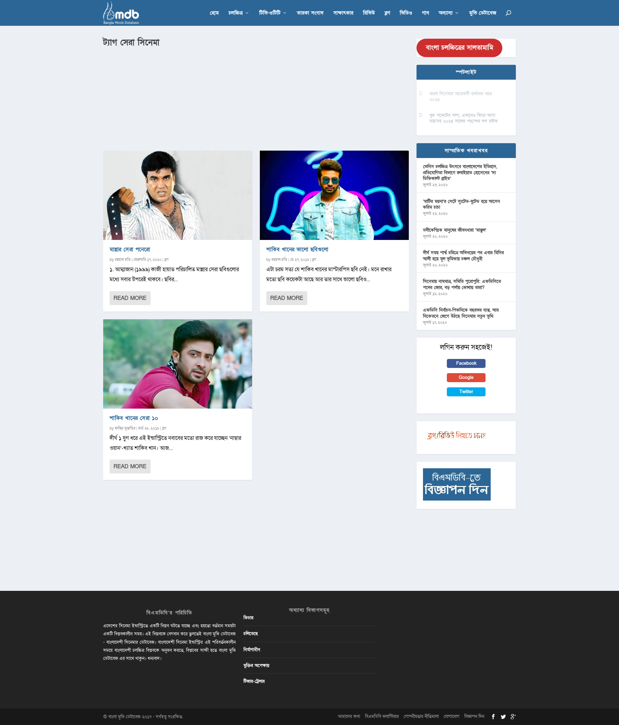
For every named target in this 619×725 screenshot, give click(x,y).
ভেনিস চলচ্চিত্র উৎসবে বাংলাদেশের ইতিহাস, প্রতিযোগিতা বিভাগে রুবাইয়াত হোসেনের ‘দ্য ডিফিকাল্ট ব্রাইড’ (460, 172)
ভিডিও (406, 13)
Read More (129, 298)
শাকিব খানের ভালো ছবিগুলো (297, 249)
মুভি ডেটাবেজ (482, 13)
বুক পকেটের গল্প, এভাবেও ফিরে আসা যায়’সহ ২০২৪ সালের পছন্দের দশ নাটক (463, 118)
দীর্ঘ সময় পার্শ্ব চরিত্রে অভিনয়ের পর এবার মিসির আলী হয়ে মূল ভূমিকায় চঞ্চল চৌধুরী (463, 256)
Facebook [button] (466, 363)
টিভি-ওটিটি (269, 13)
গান (425, 13)
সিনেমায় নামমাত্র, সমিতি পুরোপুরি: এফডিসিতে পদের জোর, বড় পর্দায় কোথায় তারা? (462, 284)
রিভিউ (369, 13)
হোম (214, 13)
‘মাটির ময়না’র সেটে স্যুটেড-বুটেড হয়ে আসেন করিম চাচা (461, 204)
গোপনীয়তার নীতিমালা (421, 716)
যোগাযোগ (451, 716)
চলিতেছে (250, 634)
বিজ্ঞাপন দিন (474, 716)
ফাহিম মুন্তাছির (125, 428)
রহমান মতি (123, 259)
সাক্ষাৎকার (343, 13)
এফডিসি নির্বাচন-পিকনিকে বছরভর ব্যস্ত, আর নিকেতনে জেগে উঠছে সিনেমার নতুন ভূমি (461, 313)
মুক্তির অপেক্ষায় (256, 665)
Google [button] (466, 377)
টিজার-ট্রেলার (254, 681)
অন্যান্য (446, 13)
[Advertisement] (256, 97)
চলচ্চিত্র (236, 13)
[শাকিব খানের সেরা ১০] (177, 364)
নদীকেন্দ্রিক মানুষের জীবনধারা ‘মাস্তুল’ (454, 230)
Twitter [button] (466, 392)
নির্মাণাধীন (251, 650)
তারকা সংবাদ (310, 13)
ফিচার (248, 618)
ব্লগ (387, 13)
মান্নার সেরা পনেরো (130, 249)
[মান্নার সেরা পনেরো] (177, 195)
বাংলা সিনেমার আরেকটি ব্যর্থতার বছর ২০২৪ (460, 97)
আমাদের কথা (349, 716)
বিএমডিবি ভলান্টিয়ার (382, 716)
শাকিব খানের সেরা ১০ (134, 418)
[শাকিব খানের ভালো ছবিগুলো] (334, 195)
